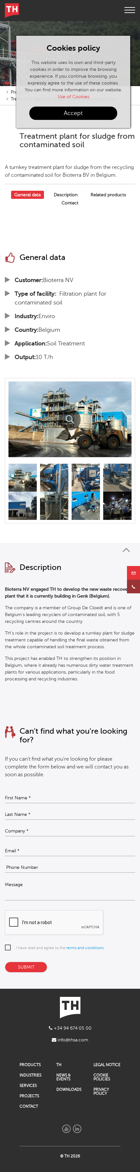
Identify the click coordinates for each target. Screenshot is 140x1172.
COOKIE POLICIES (101, 1077)
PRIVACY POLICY (101, 1091)
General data (27, 194)
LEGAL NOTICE (106, 1065)
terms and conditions (85, 948)
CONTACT (29, 1106)
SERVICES (28, 1086)
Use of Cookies (73, 96)
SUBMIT (26, 967)
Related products (108, 194)
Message (14, 884)
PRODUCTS (30, 1065)
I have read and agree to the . (60, 948)
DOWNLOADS (68, 1089)
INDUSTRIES (30, 1075)
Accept (73, 113)
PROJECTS (29, 1096)
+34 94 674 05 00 (71, 1028)
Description (65, 194)
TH (59, 1065)
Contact (70, 202)
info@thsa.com (72, 1039)
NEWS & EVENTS (63, 1077)
